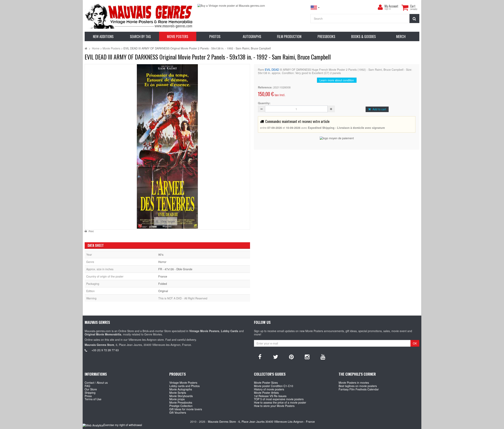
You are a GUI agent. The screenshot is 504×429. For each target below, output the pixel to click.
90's (160, 254)
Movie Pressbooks (180, 402)
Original (163, 291)
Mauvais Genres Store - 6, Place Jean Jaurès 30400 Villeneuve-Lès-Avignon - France (261, 421)
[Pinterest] (291, 356)
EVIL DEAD (272, 70)
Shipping (90, 393)
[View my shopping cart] (404, 7)
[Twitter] (276, 356)
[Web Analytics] (93, 425)
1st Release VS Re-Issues (270, 396)
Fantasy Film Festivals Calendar (359, 389)
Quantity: (264, 103)
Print (91, 231)
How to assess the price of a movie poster (280, 402)
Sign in (387, 9)
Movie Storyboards (181, 396)
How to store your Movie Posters (274, 406)
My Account (391, 6)
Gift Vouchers (177, 412)
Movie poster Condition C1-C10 (273, 386)
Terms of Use (93, 399)
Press (88, 396)
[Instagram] (307, 356)
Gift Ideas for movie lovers (185, 409)
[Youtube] (323, 356)
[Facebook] (260, 356)
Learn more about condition (337, 80)
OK (415, 343)
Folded (162, 284)
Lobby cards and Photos (184, 386)
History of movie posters (269, 389)
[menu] (380, 7)
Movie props (177, 399)
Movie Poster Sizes (266, 382)
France (162, 276)
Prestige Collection (181, 406)
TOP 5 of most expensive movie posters (279, 399)
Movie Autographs (180, 389)
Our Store (91, 389)
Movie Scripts (177, 393)
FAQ (87, 386)
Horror (162, 262)
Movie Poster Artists (266, 393)
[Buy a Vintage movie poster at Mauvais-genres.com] (251, 5)
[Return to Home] (86, 48)
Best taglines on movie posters (358, 386)
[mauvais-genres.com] (139, 16)
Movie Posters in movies (354, 382)
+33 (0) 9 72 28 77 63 (105, 350)
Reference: (265, 87)
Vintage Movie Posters (183, 382)
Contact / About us (96, 382)
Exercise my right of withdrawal (122, 425)
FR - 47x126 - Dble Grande (175, 269)
